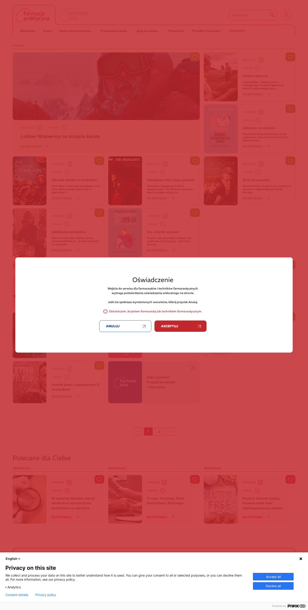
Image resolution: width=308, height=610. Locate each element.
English (11, 559)
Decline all (273, 586)
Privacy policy (45, 595)
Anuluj (113, 326)
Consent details (16, 595)
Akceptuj (169, 326)
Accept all (273, 577)
